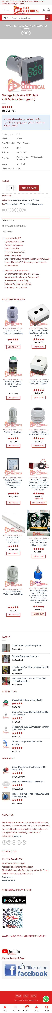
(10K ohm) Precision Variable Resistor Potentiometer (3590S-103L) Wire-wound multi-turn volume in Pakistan (38, 597)
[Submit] (47, 17)
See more (17, 835)
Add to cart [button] (13, 347)
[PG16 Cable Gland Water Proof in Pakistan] (13, 315)
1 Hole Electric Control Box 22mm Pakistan (38, 382)
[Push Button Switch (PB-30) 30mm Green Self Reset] (13, 365)
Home (8, 25)
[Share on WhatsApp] (4, 210)
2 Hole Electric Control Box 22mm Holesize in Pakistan (38, 333)
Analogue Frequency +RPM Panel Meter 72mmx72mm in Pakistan (13, 483)
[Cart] (48, 10)
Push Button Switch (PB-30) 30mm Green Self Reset (13, 384)
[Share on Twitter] (14, 210)
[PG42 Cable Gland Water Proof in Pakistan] (38, 416)
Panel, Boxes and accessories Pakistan (30, 27)
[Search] (8, 9)
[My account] (43, 10)
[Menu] (3, 10)
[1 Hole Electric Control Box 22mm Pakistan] (38, 365)
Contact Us (7, 877)
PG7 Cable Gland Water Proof (13, 433)
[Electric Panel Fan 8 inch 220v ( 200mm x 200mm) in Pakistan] (38, 523)
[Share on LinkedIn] (23, 210)
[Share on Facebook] (9, 210)
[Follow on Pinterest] (23, 842)
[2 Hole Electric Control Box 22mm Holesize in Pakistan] (38, 315)
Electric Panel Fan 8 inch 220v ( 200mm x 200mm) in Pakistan (38, 542)
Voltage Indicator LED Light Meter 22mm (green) (24, 204)
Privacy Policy (8, 880)
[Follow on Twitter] (14, 842)
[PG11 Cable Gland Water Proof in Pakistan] (13, 575)
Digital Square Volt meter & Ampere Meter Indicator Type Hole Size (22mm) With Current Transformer (39, 485)
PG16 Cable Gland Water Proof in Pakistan (13, 332)
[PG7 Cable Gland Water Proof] (13, 416)
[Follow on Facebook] (4, 842)
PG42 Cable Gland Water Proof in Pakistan (39, 433)
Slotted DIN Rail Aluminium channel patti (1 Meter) (13, 539)
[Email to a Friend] (19, 210)
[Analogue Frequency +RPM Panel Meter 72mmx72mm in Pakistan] (13, 464)
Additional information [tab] (14, 226)
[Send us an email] (19, 842)
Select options (38, 503)
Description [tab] (8, 221)
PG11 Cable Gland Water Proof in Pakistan (13, 592)
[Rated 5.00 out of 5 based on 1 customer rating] (26, 107)
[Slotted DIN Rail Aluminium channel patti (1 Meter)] (13, 521)
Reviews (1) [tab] (7, 232)
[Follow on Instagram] (9, 842)
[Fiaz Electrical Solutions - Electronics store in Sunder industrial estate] (26, 9)
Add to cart (29, 188)
